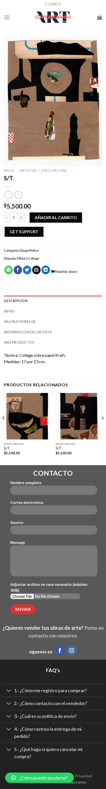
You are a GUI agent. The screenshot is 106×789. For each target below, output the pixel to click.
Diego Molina (54, 170)
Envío (9, 311)
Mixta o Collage (28, 258)
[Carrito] (99, 17)
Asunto (16, 522)
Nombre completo (25, 483)
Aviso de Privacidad (76, 776)
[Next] (102, 428)
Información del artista (28, 332)
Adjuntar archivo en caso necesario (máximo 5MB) (48, 587)
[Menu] (7, 17)
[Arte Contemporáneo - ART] (53, 17)
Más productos (19, 342)
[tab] (53, 301)
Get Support (24, 231)
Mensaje (17, 542)
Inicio (9, 170)
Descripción (16, 301)
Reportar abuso (66, 271)
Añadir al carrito (56, 217)
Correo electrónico (26, 502)
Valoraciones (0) (19, 322)
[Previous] (3, 428)
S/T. (7, 448)
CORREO (53, 4)
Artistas (28, 170)
